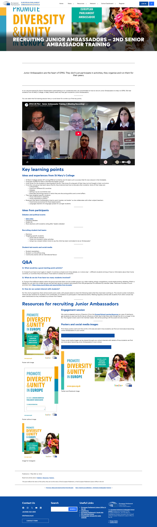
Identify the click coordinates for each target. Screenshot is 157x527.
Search (73, 509)
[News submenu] (73, 3)
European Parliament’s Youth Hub (92, 512)
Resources (46, 478)
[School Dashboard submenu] (115, 3)
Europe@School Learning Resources (106, 314)
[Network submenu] (97, 3)
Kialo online (29, 219)
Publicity (39, 478)
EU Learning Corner (87, 514)
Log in (143, 4)
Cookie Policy (114, 522)
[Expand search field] (151, 4)
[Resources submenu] (86, 3)
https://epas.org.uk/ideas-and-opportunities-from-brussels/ (52, 285)
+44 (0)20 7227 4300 (29, 512)
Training (51, 478)
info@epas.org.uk (28, 515)
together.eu (85, 511)
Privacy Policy (114, 521)
